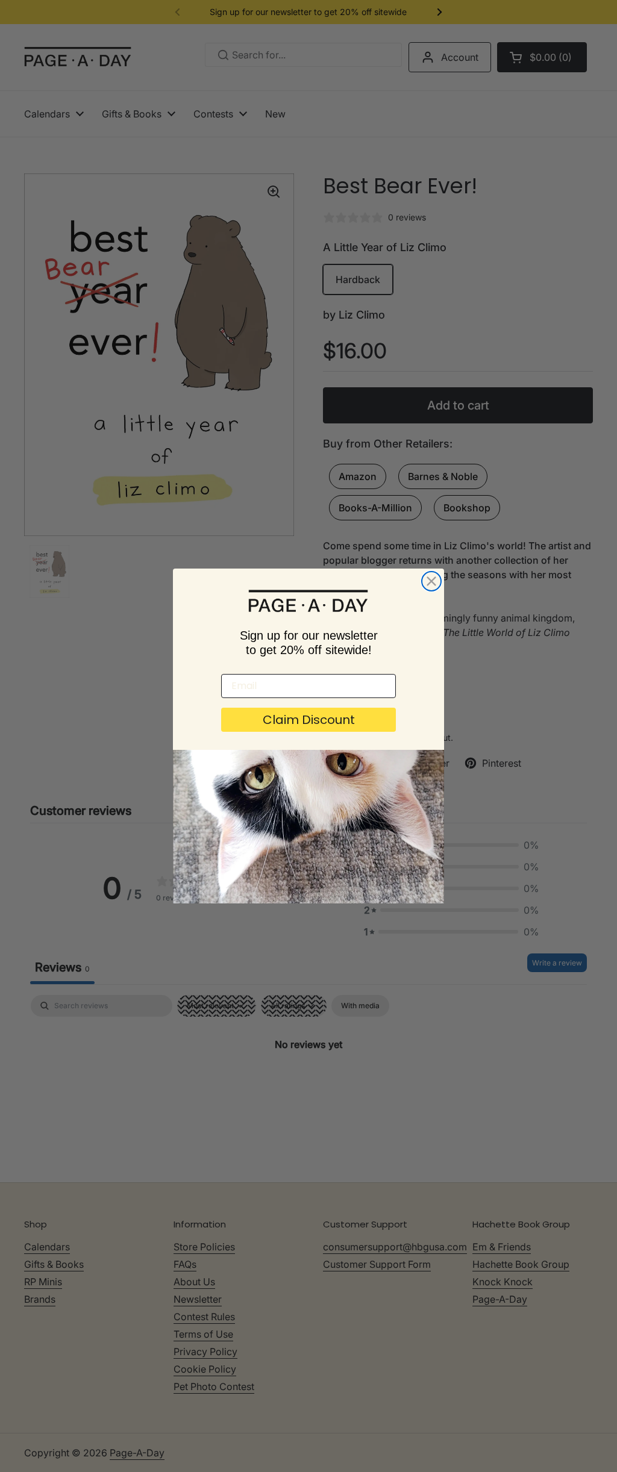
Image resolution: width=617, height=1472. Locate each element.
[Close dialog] (431, 581)
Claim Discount (309, 719)
